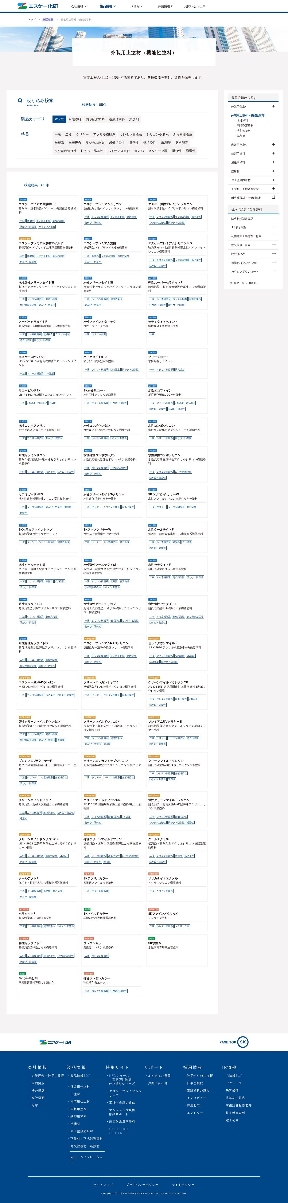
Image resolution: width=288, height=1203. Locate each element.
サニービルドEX (29, 390)
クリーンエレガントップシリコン (105, 760)
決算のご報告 (235, 1098)
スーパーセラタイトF (33, 321)
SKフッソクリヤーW (97, 529)
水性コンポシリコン (161, 425)
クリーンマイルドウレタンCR (168, 682)
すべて (59, 119)
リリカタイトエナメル (163, 878)
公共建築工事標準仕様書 (246, 236)
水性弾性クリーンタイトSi (36, 282)
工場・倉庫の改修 (122, 1102)
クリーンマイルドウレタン (166, 760)
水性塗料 (75, 119)
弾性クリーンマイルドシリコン (169, 800)
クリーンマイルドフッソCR (101, 800)
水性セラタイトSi (30, 604)
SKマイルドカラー (95, 913)
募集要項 (193, 1105)
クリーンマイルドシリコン (101, 721)
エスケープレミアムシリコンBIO (170, 243)
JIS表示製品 (238, 227)
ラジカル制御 (95, 143)
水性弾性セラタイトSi (33, 643)
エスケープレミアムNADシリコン (106, 643)
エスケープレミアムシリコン (102, 204)
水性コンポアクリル (32, 425)
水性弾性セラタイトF (162, 604)
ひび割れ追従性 (66, 151)
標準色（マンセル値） (245, 262)
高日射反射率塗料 (122, 1121)
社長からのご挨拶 (200, 1075)
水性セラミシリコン (32, 455)
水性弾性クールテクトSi (99, 564)
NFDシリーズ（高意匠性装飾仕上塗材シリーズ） (123, 1079)
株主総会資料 (235, 1112)
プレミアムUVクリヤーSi (165, 721)
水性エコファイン (160, 390)
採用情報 (164, 6)
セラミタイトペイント (163, 321)
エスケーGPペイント (33, 357)
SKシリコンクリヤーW (163, 494)
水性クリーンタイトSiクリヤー (104, 494)
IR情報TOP (234, 1075)
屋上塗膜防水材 (240, 180)
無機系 (59, 143)
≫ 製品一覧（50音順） (244, 283)
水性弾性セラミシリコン (99, 604)
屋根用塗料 (238, 162)
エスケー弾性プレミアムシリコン (170, 204)
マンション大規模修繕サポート (122, 1112)
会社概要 (38, 1098)
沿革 (35, 1105)
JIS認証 (165, 143)
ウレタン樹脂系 (131, 134)
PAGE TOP (232, 1041)
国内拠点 (38, 1083)
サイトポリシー (183, 1184)
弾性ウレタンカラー (96, 978)
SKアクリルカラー (95, 878)
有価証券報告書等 (239, 1105)
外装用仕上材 (239, 106)
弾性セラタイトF (30, 943)
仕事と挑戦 (195, 1083)
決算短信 (232, 1090)
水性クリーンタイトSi (98, 282)
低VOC (139, 151)
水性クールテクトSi (32, 564)
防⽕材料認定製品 (242, 218)
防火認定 (182, 143)
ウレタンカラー (93, 943)
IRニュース (234, 1083)
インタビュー (197, 1098)
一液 (58, 134)
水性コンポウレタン (96, 425)
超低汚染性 (117, 143)
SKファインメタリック (163, 913)
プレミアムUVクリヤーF (35, 760)
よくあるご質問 (159, 1075)
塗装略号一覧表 (240, 245)
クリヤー (82, 134)
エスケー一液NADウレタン (37, 682)
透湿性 (190, 151)
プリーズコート (158, 357)
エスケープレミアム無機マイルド (41, 243)
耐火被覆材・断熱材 (85, 1146)
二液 (68, 134)
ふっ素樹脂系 (182, 134)
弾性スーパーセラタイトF (165, 282)
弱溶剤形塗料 (95, 119)
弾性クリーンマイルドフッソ (102, 839)
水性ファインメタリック (99, 321)
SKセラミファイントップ (35, 529)
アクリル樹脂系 (104, 134)
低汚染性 (149, 143)
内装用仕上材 (239, 144)
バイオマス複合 (119, 151)
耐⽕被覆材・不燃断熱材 (246, 197)
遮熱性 (134, 143)
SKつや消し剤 (28, 978)
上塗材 (75, 1094)
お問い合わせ (193, 6)
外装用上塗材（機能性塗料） (249, 115)
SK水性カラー (157, 943)
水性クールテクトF (161, 529)
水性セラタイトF (159, 564)
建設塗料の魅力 (198, 1090)
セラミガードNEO (31, 494)
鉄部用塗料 (238, 153)
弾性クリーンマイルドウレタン (39, 721)
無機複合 (75, 143)
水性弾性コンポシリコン (164, 455)
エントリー (195, 1112)
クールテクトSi (158, 839)
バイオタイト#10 (95, 357)
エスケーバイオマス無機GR (37, 204)
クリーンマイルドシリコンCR (38, 839)
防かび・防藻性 (92, 151)
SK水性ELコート (94, 390)
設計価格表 (238, 253)
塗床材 (235, 171)
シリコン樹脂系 (158, 134)
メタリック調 (157, 151)
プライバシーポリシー (142, 1184)
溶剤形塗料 (117, 119)
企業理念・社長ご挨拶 (48, 1075)
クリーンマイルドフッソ (35, 800)
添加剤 (134, 119)
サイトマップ (103, 1184)
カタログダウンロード (245, 271)
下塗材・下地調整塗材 (245, 189)
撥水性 (177, 151)
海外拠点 (38, 1090)
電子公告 (232, 1120)
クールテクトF (28, 878)
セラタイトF (27, 913)
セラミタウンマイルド (163, 643)
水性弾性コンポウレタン (99, 455)
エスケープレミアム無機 (99, 243)
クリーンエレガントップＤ (101, 682)
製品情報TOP (80, 1075)
